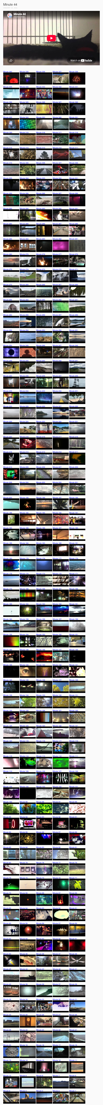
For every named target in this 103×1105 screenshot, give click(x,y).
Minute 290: (7, 224)
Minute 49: (24, 954)
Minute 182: (57, 543)
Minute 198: (40, 497)
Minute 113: (40, 756)
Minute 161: (73, 604)
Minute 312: (57, 147)
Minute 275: (7, 269)
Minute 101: (73, 786)
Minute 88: (40, 832)
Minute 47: (57, 954)
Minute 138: (40, 680)
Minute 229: (24, 406)
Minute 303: (40, 178)
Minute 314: (24, 147)
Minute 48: (40, 954)
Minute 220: (7, 436)
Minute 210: (7, 467)
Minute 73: (40, 878)
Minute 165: (7, 604)
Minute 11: (73, 1060)
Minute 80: (7, 862)
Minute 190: (7, 528)
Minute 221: (73, 421)
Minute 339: (24, 71)
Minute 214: (24, 452)
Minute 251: (73, 330)
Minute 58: (40, 923)
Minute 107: (57, 771)
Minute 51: (73, 938)
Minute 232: (57, 391)
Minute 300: (7, 193)
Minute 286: (73, 224)
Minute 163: (40, 604)
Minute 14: (24, 1060)
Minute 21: (73, 1030)
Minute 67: (57, 893)
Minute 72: (57, 878)
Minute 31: (73, 999)
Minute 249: (24, 345)
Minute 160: (7, 619)
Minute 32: (57, 999)
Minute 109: (24, 771)
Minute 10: (7, 1075)
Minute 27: (57, 1015)
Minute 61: (73, 908)
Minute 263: (40, 300)
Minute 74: (24, 878)
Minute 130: (7, 710)
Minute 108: (40, 771)
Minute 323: (40, 117)
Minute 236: (73, 376)
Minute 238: (40, 376)
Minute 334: (24, 87)
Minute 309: (24, 163)
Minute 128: (40, 710)
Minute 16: (73, 1045)
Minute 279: (24, 254)
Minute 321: (73, 117)
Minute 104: (24, 786)
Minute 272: (57, 269)
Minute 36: (73, 984)
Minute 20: (7, 1045)
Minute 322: (57, 117)
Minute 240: (7, 376)
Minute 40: (7, 984)
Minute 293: (40, 208)
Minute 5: (6, 1091)
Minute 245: (7, 360)
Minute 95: (7, 817)
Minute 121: (73, 725)
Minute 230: (7, 406)
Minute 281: (73, 239)
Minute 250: (7, 345)
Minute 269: (24, 284)
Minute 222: (57, 421)
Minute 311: (73, 147)
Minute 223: (40, 421)
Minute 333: (40, 87)
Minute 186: (73, 528)
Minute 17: (57, 1045)
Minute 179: (24, 558)
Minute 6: (72, 1075)
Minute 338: (40, 71)
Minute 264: (24, 300)
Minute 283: (40, 239)
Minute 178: (40, 558)
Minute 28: (40, 1015)
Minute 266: (73, 284)
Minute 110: (7, 771)
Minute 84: (24, 847)
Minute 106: (73, 771)
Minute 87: (57, 832)
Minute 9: (23, 1075)
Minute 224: (24, 421)
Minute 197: (57, 497)
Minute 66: (73, 893)
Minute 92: (57, 817)
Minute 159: (24, 619)
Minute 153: (40, 634)
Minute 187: (57, 528)
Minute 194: (24, 513)
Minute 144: (24, 665)
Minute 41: (73, 969)
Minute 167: (57, 589)
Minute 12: (57, 1060)
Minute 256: (73, 315)
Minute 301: (73, 178)
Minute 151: (73, 634)
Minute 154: (24, 634)
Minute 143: (40, 665)
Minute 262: (57, 300)
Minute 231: (73, 391)
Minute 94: (24, 817)
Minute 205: (7, 482)
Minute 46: (73, 954)
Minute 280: (7, 254)
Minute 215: (7, 452)
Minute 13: (40, 1060)
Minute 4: (23, 1091)
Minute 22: (57, 1030)
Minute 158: (40, 619)
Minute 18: (40, 1045)
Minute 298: (40, 193)
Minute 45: (7, 969)
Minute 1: (72, 1091)
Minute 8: (39, 1075)
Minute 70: (7, 893)
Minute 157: (57, 619)
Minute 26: (73, 1015)
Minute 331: (73, 87)
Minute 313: (40, 147)
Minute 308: (40, 163)
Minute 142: (57, 665)
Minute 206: (73, 467)
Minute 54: (24, 938)
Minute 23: (40, 1030)
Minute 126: (73, 710)
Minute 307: (57, 163)
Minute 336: (73, 71)
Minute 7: (56, 1075)
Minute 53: (40, 938)
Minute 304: (24, 178)
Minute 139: (24, 680)
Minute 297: (57, 193)
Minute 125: (7, 725)
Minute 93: (40, 817)
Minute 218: (40, 436)
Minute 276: (73, 254)
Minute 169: (24, 589)
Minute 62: (57, 908)
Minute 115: (7, 756)
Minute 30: (7, 1015)
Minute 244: (24, 360)
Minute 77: (57, 862)
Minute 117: (57, 741)
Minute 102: (57, 786)
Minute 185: (7, 543)
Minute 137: (57, 680)
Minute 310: (7, 163)
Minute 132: (57, 695)
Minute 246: (73, 345)
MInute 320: (7, 132)
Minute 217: (57, 436)
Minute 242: (57, 360)
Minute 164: (24, 604)
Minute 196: (73, 497)
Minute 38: (40, 984)
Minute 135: (7, 695)
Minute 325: (7, 117)
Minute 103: (40, 786)
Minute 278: (40, 254)
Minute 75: (7, 878)
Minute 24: (24, 1030)
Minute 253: (40, 330)
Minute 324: (24, 117)
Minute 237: (57, 376)
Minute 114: (24, 756)
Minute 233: (40, 391)
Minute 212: (57, 452)
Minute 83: (40, 847)
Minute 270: (7, 284)
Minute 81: (73, 847)
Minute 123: (40, 725)
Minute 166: (73, 589)
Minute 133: (40, 695)
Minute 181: (73, 543)
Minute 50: (7, 954)
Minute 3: (39, 1091)
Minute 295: (7, 208)
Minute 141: (73, 665)
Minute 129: (24, 710)
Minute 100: (7, 802)
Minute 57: (57, 923)
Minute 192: (57, 513)
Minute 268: (40, 284)
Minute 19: (24, 1045)
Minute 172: (57, 573)
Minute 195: (7, 513)
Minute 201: (73, 482)
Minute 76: (73, 862)
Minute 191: (73, 513)
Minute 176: (73, 558)
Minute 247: (57, 345)
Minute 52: (57, 938)
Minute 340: (7, 71)
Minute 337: (57, 71)
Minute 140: (7, 680)
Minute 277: (57, 254)
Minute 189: (24, 528)
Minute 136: (73, 680)
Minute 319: (24, 132)
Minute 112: (57, 756)
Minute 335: (7, 87)
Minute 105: (7, 786)
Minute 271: (73, 269)
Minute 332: (57, 87)
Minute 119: (24, 741)
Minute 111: (73, 756)
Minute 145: (7, 665)
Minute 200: (7, 497)
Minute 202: (57, 482)
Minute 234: (24, 391)
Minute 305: (7, 178)
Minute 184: (24, 543)
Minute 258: (40, 315)
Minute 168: (40, 589)
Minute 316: (73, 132)
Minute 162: (57, 604)
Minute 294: (24, 208)
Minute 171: (73, 573)
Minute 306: (73, 163)
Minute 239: (24, 376)
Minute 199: (24, 497)
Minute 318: (40, 132)
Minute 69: (24, 893)
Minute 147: (57, 649)
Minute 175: (7, 573)
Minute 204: (24, 482)
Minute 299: (24, 193)
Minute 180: (7, 558)
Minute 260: (7, 315)
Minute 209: (24, 467)
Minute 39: (24, 984)
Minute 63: (40, 908)
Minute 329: (24, 102)
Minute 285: (7, 239)
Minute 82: (57, 847)
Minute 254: (24, 330)
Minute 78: (40, 862)
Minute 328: (40, 102)
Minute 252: (57, 330)
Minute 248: (40, 345)
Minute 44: (24, 969)
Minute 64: (24, 908)
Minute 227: (57, 406)
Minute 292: (57, 208)
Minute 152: (57, 634)
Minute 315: (7, 147)
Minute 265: (7, 300)
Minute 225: (7, 421)
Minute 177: (57, 558)
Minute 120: (7, 741)
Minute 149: (24, 649)
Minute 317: (57, 132)
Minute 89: (24, 832)
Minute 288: (40, 224)
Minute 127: (57, 710)
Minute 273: (40, 269)
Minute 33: (40, 999)
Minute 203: (40, 482)
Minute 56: (73, 923)
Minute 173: (40, 573)
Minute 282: (57, 239)
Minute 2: (56, 1091)
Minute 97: (57, 802)
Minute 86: (73, 832)
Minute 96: (73, 802)
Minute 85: (7, 847)
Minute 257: (57, 315)
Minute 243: (40, 360)
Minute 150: (7, 649)
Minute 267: (57, 284)
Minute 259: (24, 315)
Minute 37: (57, 984)
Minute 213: (40, 452)
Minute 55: (7, 938)
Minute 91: (73, 817)
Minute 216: (73, 436)
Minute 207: (57, 467)
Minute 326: (73, 102)
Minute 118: (40, 741)
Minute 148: (40, 649)
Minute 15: (7, 1060)
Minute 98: (40, 802)
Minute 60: (7, 923)
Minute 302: (57, 178)
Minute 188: (40, 528)
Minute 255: (7, 330)
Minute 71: (73, 878)
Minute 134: (24, 695)
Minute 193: (40, 513)
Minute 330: (7, 102)
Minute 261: (73, 300)
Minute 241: (73, 360)
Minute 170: (7, 589)
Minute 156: (73, 619)
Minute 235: (7, 391)
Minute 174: (24, 573)
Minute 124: (24, 725)
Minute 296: (73, 193)
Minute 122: (57, 725)
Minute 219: (24, 436)
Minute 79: (24, 862)
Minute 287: (57, 224)
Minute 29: (24, 1015)
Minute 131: (73, 695)
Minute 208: (40, 467)
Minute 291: (73, 208)
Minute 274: (24, 269)
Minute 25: (7, 1030)
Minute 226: (73, 406)
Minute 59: (24, 923)
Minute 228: (40, 406)
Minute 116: (73, 741)
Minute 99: (24, 802)
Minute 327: (57, 102)
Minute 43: (40, 969)
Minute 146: (73, 649)
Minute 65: (7, 908)
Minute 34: (24, 999)
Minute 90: (7, 832)
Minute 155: (7, 634)
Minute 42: (57, 969)
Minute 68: (40, 893)
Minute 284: (24, 239)
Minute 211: (73, 452)
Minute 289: (24, 224)
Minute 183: (40, 543)
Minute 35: (7, 999)
